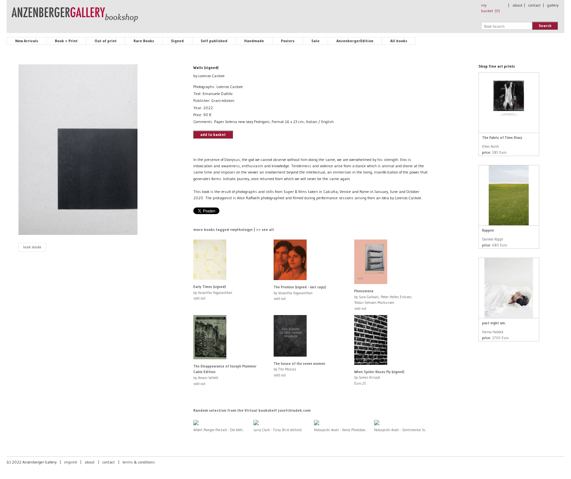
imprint (70, 462)
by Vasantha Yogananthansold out (212, 292)
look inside (32, 247)
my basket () (490, 8)
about (517, 5)
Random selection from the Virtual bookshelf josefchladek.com (252, 410)
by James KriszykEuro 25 (379, 377)
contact (534, 5)
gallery (552, 5)
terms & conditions (139, 462)
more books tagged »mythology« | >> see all (233, 229)
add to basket (213, 134)
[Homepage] (75, 17)
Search (545, 25)
